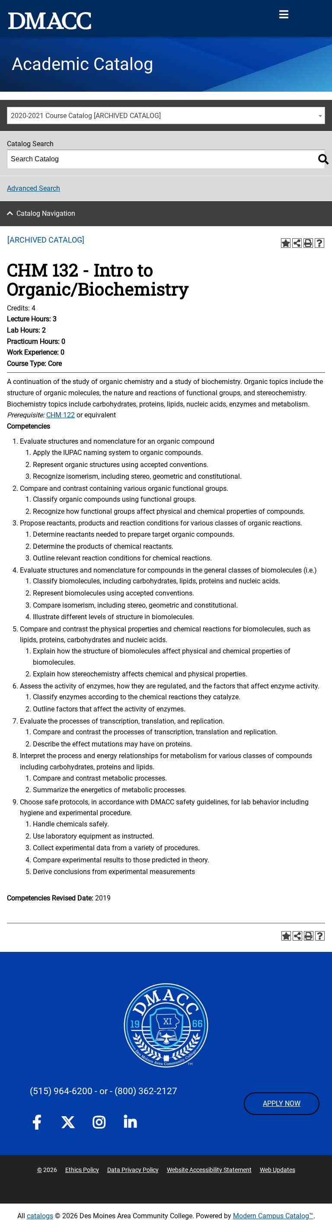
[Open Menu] (283, 15)
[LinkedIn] (130, 1124)
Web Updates (277, 1169)
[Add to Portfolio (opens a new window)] (285, 243)
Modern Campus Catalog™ (273, 1216)
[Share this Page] (297, 243)
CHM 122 (60, 415)
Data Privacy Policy (133, 1169)
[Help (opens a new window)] (319, 243)
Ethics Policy (82, 1169)
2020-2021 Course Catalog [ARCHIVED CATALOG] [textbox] (86, 116)
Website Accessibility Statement (209, 1169)
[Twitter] (68, 1122)
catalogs (40, 1216)
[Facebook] (37, 1124)
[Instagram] (99, 1124)
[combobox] (166, 115)
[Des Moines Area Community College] (49, 21)
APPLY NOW (281, 1103)
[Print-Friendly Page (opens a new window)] (308, 243)
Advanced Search (33, 188)
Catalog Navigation (45, 213)
